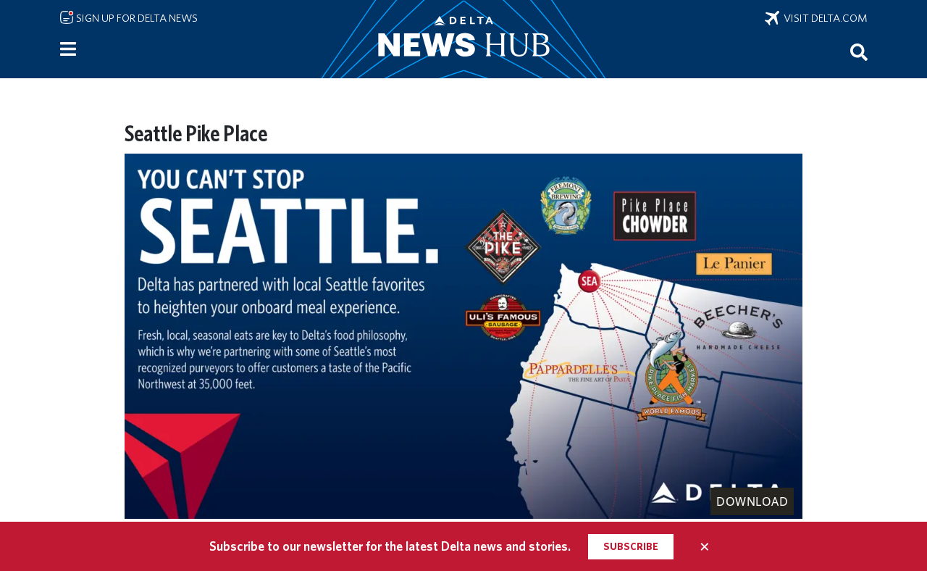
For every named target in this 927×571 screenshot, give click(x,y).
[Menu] (68, 49)
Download (752, 501)
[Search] (859, 51)
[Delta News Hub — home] (463, 39)
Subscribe (630, 546)
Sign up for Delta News (136, 18)
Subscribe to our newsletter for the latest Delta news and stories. (390, 546)
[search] (859, 51)
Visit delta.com (823, 18)
